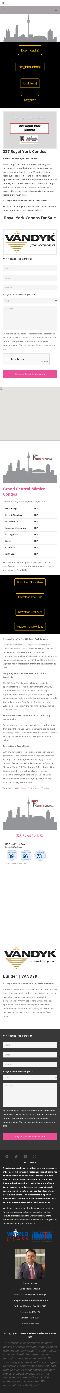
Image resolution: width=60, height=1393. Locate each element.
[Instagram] (34, 1156)
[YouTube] (25, 1156)
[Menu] (3, 10)
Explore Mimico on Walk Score (16, 864)
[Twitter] (16, 1156)
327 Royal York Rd (30, 835)
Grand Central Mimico (31, 788)
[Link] (6, 3)
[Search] (56, 10)
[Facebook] (7, 1156)
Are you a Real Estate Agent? (19, 294)
